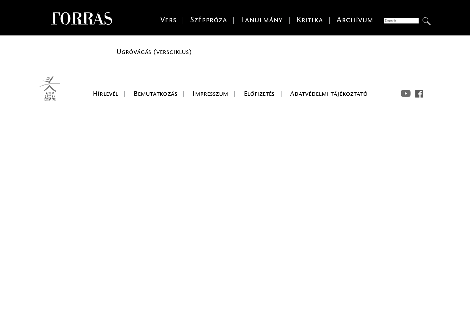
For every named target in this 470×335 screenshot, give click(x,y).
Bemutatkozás (155, 93)
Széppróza (208, 20)
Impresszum (210, 93)
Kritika (309, 20)
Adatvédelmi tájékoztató (329, 93)
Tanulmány (262, 20)
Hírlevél (105, 93)
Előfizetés (259, 93)
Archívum (355, 20)
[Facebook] (419, 94)
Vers (168, 20)
